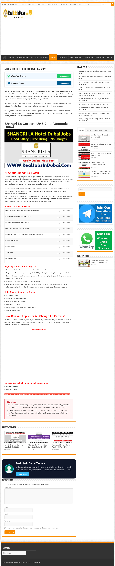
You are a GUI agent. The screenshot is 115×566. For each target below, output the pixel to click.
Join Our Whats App (75, 4)
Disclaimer (31, 4)
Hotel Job (53, 57)
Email (6, 514)
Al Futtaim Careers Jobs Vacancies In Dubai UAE (94, 108)
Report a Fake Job (53, 4)
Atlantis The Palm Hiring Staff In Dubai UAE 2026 (37, 446)
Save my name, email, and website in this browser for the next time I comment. (32, 528)
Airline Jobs (44, 57)
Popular (89, 130)
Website (7, 521)
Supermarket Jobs (75, 57)
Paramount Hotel (12, 386)
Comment (8, 487)
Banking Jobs (99, 57)
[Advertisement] (57, 36)
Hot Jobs (11, 57)
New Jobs (5, 57)
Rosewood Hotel (12, 389)
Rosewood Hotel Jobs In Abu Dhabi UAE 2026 (61, 446)
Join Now (64, 76)
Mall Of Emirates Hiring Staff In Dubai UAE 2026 (94, 82)
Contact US (63, 4)
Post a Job (86, 4)
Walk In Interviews (23, 57)
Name (7, 507)
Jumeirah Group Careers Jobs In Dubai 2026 (13, 446)
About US (23, 4)
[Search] (112, 4)
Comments (98, 130)
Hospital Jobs (63, 57)
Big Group (34, 57)
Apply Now (66, 210)
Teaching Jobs (88, 57)
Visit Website (22, 474)
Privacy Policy (41, 4)
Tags (106, 130)
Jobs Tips (109, 57)
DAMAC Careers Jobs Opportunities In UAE (92, 88)
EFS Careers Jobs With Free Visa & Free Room (93, 76)
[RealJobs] (18, 13)
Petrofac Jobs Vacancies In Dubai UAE (91, 104)
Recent (81, 130)
